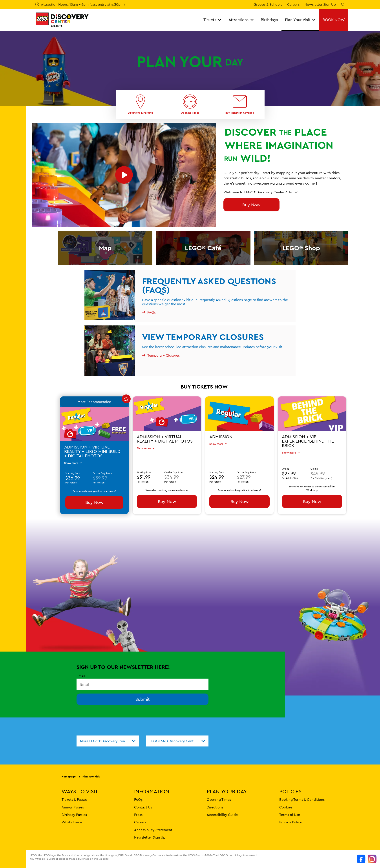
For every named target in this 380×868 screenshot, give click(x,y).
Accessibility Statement (153, 830)
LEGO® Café (203, 248)
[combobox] (108, 740)
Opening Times (219, 799)
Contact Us (143, 807)
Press (138, 814)
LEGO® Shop (301, 248)
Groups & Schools (268, 4)
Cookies (285, 807)
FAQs (138, 799)
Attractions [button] (238, 19)
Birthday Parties (74, 814)
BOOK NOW (334, 19)
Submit (142, 699)
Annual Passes (73, 807)
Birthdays (269, 19)
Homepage (69, 776)
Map (105, 248)
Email (81, 676)
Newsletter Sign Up (320, 4)
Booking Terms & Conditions (302, 799)
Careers (293, 4)
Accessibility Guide (222, 814)
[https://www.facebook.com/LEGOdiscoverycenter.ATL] (361, 859)
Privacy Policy (290, 822)
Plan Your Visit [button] (297, 19)
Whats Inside (72, 822)
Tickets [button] (209, 19)
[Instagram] (372, 859)
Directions (215, 807)
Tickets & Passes (74, 799)
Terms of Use (289, 814)
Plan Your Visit (91, 776)
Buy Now (251, 204)
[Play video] (124, 175)
